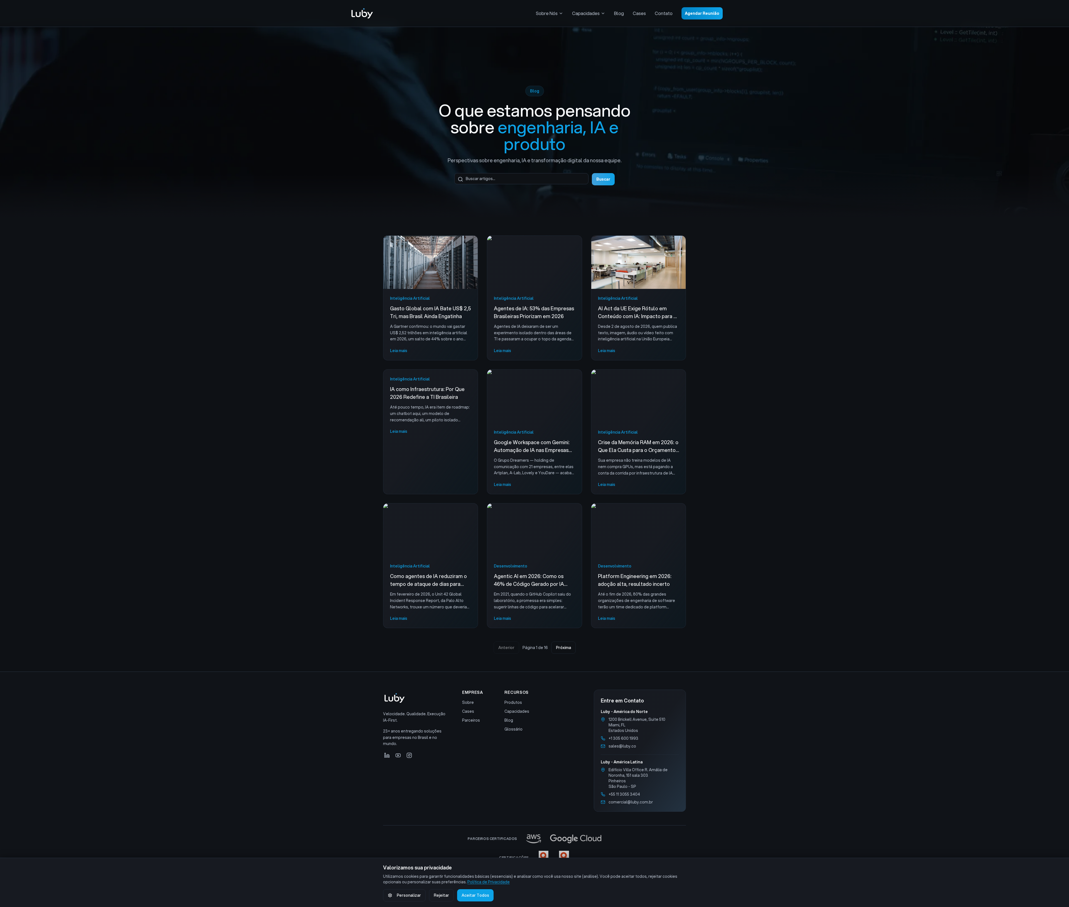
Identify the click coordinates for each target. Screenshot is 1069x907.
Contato (664, 13)
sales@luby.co (622, 746)
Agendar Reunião (702, 13)
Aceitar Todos (475, 895)
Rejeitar (441, 895)
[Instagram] (409, 755)
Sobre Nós (547, 13)
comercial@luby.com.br (631, 802)
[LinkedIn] (387, 755)
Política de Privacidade (488, 882)
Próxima (563, 647)
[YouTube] (398, 755)
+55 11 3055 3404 (624, 794)
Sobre (468, 702)
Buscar (603, 179)
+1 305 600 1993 (623, 738)
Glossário (513, 729)
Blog (619, 13)
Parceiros (471, 720)
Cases (639, 13)
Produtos (513, 702)
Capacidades (586, 13)
